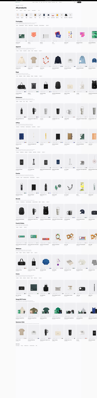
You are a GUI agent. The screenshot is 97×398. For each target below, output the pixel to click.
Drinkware (36, 2)
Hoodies (21, 50)
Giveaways (17, 177)
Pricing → (22, 345)
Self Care (24, 252)
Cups (24, 101)
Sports (17, 252)
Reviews (78, 0)
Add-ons (26, 25)
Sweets (17, 227)
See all (47, 25)
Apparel (34, 2)
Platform (72, 0)
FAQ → (37, 345)
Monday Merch (17, 5)
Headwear (35, 50)
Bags (41, 2)
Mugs (27, 101)
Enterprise (74, 0)
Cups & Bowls (36, 25)
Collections (60, 2)
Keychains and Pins (26, 177)
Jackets (29, 50)
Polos (32, 50)
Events (46, 2)
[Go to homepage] (18, 2)
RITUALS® (28, 252)
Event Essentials (32, 177)
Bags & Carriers (31, 25)
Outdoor (20, 252)
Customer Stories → (32, 345)
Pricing (76, 0)
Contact (80, 0)
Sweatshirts (24, 50)
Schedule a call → (26, 345)
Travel (31, 252)
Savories (21, 227)
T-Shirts (17, 50)
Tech (39, 2)
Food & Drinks (53, 2)
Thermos (21, 101)
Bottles (17, 101)
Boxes (17, 25)
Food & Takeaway (41, 25)
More (56, 2)
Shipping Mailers (21, 25)
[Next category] (80, 36)
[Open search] (74, 2)
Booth (21, 177)
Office (44, 2)
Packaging (49, 2)
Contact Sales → (18, 345)
